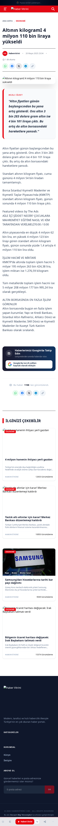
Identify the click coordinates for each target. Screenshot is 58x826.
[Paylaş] (45, 821)
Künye (7, 754)
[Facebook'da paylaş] (12, 66)
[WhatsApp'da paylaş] (5, 66)
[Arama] (53, 8)
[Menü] (5, 9)
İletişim (8, 760)
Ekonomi (20, 21)
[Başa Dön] (53, 821)
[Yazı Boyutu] (10, 821)
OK (49, 789)
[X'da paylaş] (19, 66)
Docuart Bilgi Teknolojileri (21, 815)
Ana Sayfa (7, 21)
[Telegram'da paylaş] (25, 66)
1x (37, 822)
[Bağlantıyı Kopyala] (32, 66)
